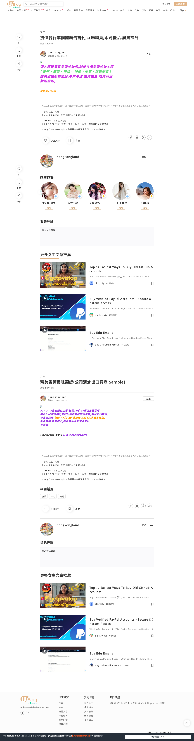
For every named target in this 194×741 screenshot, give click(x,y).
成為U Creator (53, 10)
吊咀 (53, 496)
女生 (137, 10)
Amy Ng (73, 202)
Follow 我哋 (97, 129)
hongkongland (57, 52)
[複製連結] (19, 225)
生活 (158, 10)
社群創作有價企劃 (17, 10)
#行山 (120, 703)
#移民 (162, 703)
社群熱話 (35, 10)
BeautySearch (97, 202)
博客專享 (101, 10)
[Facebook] (19, 203)
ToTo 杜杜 (121, 202)
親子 (151, 10)
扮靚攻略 (93, 124)
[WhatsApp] (19, 210)
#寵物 (113, 703)
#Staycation (151, 703)
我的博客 (88, 719)
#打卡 (127, 703)
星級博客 (90, 10)
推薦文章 (78, 10)
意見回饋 (63, 719)
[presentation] (40, 192)
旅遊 (129, 10)
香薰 (44, 496)
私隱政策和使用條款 (81, 735)
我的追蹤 (88, 715)
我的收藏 (88, 711)
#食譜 (134, 703)
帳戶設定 (88, 707)
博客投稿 (63, 724)
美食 (122, 10)
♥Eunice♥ (49, 202)
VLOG (115, 10)
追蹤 (148, 54)
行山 (172, 10)
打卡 (57, 124)
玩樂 (144, 10)
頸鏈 (62, 496)
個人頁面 (88, 703)
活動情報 (104, 124)
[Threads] (19, 218)
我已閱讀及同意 (157, 736)
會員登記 (166, 4)
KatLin (145, 202)
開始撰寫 (180, 4)
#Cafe (141, 703)
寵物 (165, 10)
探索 (69, 10)
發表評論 (48, 230)
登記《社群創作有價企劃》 (73, 115)
